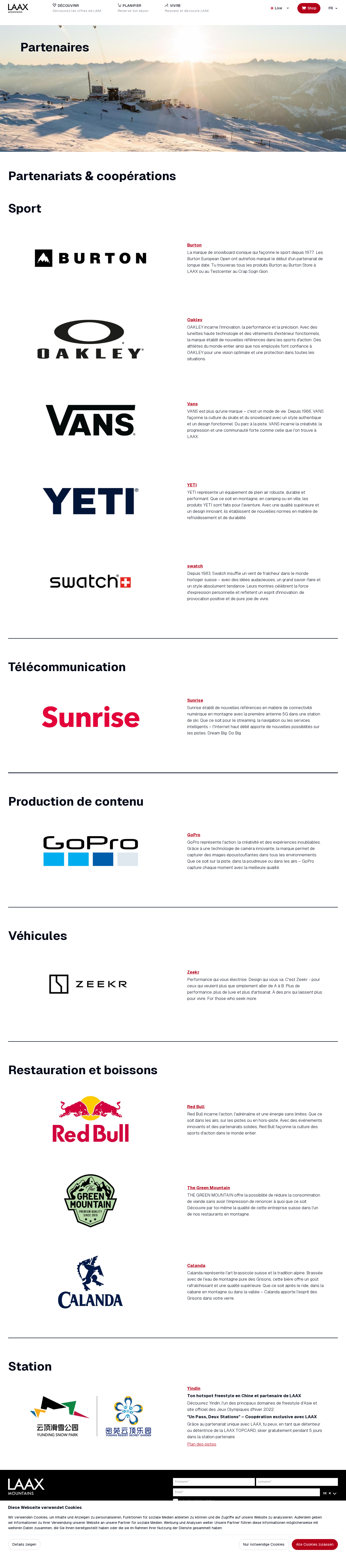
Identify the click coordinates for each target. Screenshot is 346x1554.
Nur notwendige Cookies (263, 1544)
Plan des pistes (201, 1444)
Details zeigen (24, 1544)
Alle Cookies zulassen (315, 1544)
